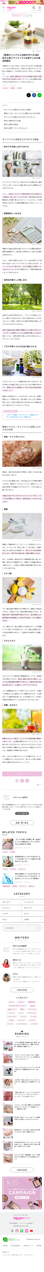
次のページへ (22, 774)
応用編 (12, 88)
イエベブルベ (12, 1016)
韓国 (22, 1009)
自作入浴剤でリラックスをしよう (16, 128)
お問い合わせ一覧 (17, 1255)
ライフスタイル (22, 1024)
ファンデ (10, 1024)
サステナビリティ (29, 1255)
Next (39, 785)
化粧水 (11, 1020)
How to (5, 88)
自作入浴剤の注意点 (11, 124)
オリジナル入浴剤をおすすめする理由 (17, 109)
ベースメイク (28, 902)
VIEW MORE (22, 990)
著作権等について (28, 1245)
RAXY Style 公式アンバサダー (18, 1006)
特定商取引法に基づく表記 (21, 1226)
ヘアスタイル (31, 1013)
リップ (21, 1013)
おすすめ (13, 869)
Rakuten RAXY (12, 8)
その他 (26, 919)
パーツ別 (33, 1016)
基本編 (15, 886)
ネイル (26, 914)
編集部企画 (6, 886)
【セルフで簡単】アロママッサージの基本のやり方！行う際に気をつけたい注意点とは (22, 416)
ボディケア (13, 85)
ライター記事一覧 (22, 813)
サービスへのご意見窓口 (26, 1223)
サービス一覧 (6, 1255)
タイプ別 (33, 1024)
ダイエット (22, 869)
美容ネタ (31, 886)
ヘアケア (5, 914)
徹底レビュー (12, 1009)
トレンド (11, 1013)
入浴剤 (19, 88)
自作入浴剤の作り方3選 (12, 121)
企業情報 (5, 1245)
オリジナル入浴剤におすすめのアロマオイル (20, 117)
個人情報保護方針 (16, 1245)
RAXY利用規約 (13, 1223)
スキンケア (6, 902)
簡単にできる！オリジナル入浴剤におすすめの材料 (22, 113)
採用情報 (38, 1245)
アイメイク (6, 908)
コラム (4, 919)
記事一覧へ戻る (22, 822)
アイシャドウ (32, 1009)
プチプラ (23, 1016)
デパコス (32, 1020)
